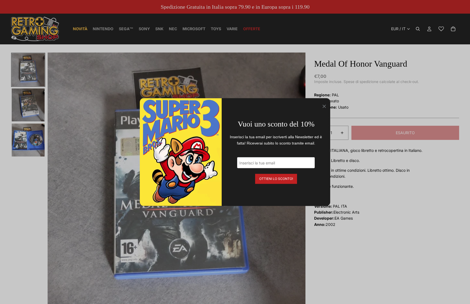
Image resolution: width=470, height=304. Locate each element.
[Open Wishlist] (441, 29)
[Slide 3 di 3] (28, 140)
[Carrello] (453, 29)
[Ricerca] (418, 29)
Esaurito (405, 132)
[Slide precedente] (54, 182)
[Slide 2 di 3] (28, 104)
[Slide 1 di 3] (28, 69)
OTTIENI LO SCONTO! (276, 179)
